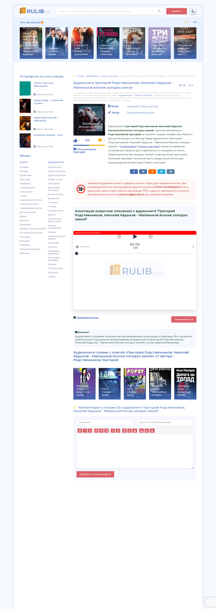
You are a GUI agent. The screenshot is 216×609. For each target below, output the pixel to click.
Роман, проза (55, 179)
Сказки (23, 195)
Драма (23, 216)
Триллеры (25, 236)
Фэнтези (24, 253)
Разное (52, 232)
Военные (24, 241)
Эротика (24, 220)
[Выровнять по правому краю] (106, 431)
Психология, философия (55, 220)
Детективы (25, 175)
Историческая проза (31, 232)
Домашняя (25, 224)
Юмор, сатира (55, 194)
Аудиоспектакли (57, 175)
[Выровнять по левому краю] (96, 431)
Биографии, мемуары (54, 258)
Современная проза (31, 208)
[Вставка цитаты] (141, 431)
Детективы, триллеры (54, 188)
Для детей (53, 198)
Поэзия (52, 206)
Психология (26, 191)
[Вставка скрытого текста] (152, 431)
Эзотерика (54, 183)
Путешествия (55, 268)
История (53, 202)
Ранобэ (52, 264)
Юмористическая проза (33, 228)
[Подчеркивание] (90, 431)
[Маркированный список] (113, 431)
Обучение (53, 242)
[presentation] (187, 21)
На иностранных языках (57, 237)
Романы (24, 171)
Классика (25, 179)
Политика (25, 245)
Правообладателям (88, 317)
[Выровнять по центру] (101, 431)
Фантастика (54, 167)
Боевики (24, 167)
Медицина (25, 183)
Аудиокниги (125, 95)
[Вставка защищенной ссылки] (134, 431)
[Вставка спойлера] (147, 431)
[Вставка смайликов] (124, 431)
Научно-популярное (54, 226)
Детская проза (28, 212)
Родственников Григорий (84, 150)
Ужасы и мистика (29, 204)
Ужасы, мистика (56, 171)
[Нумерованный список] (118, 431)
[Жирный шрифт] (79, 431)
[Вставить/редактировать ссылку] (129, 431)
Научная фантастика (31, 200)
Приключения (55, 210)
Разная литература (30, 249)
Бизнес (52, 214)
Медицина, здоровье (54, 252)
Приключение (27, 187)
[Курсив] (85, 431)
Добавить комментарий (95, 474)
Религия (52, 247)
